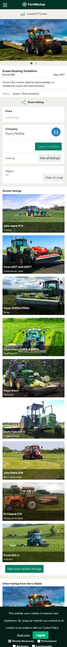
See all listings (50, 158)
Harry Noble (14, 133)
